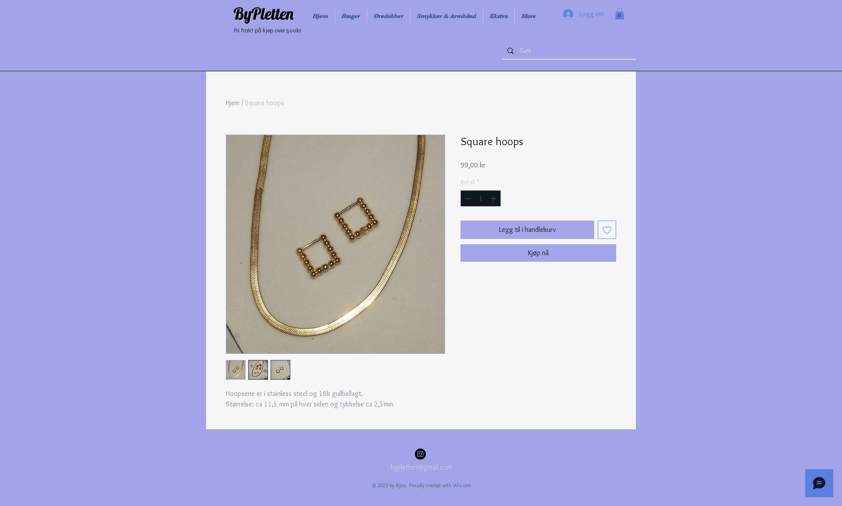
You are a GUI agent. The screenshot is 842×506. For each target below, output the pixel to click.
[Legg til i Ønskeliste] (607, 230)
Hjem (232, 103)
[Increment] (494, 198)
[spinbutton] (481, 198)
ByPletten (264, 14)
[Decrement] (467, 198)
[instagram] (420, 454)
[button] (619, 13)
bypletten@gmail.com (421, 467)
